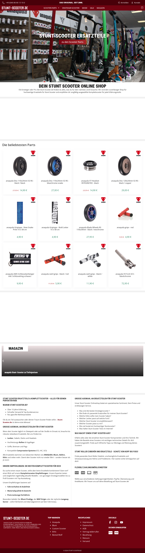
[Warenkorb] (142, 7)
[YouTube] (121, 522)
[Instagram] (115, 522)
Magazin (101, 8)
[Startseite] (15, 7)
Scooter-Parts (50, 8)
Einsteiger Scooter (70, 8)
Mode (84, 8)
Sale (92, 8)
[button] (2, 53)
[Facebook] (110, 522)
